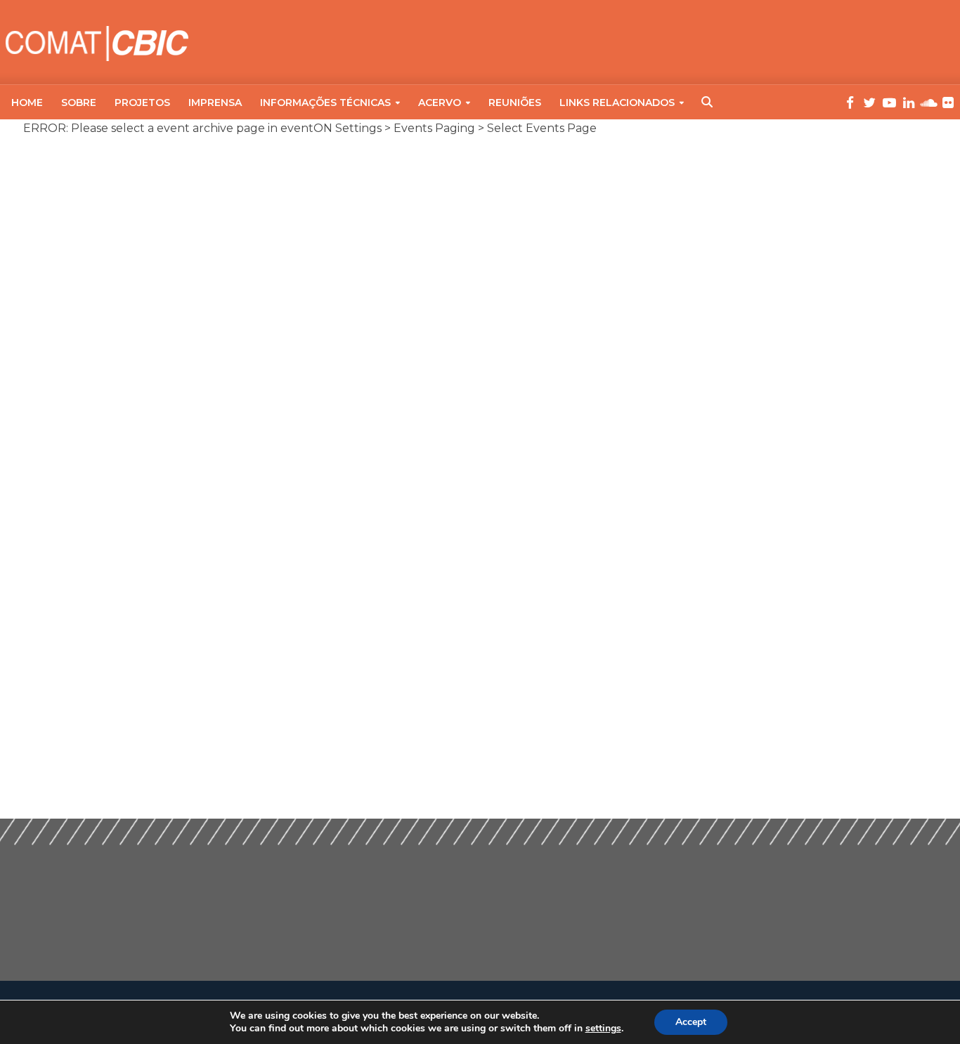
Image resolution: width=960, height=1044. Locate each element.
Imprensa (215, 102)
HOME (27, 102)
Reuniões (514, 102)
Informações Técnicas (325, 102)
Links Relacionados (617, 102)
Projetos (142, 102)
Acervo (439, 102)
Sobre (78, 102)
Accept (690, 1022)
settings (603, 1028)
